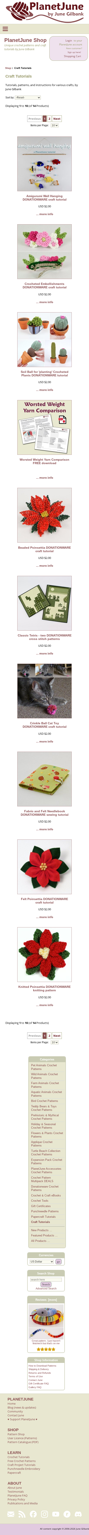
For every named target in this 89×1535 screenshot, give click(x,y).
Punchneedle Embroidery (24, 1469)
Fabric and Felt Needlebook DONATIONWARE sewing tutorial (44, 812)
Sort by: (9, 97)
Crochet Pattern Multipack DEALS (42, 1179)
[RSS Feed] (22, 1514)
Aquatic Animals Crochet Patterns (46, 1093)
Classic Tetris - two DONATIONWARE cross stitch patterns (45, 637)
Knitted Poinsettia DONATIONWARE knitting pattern (44, 988)
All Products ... (40, 1241)
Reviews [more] (46, 1299)
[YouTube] (55, 1514)
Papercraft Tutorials (43, 1216)
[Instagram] (44, 1514)
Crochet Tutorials (19, 1457)
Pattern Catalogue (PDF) (23, 1442)
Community (15, 1411)
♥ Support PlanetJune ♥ (22, 1419)
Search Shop (45, 1273)
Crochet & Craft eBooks (46, 1195)
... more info (44, 214)
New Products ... (41, 1230)
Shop (8, 68)
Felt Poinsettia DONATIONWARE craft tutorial (44, 900)
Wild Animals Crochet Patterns (44, 1076)
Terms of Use (36, 1376)
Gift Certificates (41, 1206)
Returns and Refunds (40, 1373)
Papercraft (14, 1473)
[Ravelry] (67, 1514)
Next (56, 119)
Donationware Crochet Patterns (45, 1188)
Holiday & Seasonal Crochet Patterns (43, 1126)
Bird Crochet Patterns (44, 1101)
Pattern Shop (16, 1434)
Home (12, 1403)
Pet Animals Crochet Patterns (44, 1067)
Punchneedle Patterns (45, 1211)
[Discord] (78, 1514)
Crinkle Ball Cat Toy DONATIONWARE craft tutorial (45, 724)
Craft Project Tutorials (21, 1465)
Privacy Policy (16, 1499)
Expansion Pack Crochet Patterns (46, 1161)
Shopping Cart (72, 56)
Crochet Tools (39, 1200)
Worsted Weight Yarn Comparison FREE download (44, 461)
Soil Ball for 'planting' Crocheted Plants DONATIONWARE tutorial (44, 373)
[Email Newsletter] (10, 1514)
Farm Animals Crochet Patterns (45, 1084)
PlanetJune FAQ (17, 1495)
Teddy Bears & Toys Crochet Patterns (44, 1108)
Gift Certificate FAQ (39, 1383)
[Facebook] (33, 1514)
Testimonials (16, 1491)
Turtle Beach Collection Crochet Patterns (45, 1152)
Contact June (36, 1380)
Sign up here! (74, 52)
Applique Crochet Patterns (41, 1143)
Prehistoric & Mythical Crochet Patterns (45, 1117)
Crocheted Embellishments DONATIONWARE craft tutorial (45, 285)
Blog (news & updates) (22, 1407)
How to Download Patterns (42, 1365)
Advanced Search (46, 1288)
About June (15, 1488)
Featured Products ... (44, 1235)
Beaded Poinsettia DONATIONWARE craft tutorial (44, 549)
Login (68, 40)
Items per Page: (39, 125)
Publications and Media (23, 1503)
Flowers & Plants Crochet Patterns (47, 1134)
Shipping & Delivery (39, 1369)
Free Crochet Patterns (22, 1461)
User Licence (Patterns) (22, 1438)
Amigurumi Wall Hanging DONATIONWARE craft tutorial (45, 197)
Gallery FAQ (35, 1387)
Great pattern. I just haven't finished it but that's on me (46, 1342)
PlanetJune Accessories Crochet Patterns (46, 1170)
